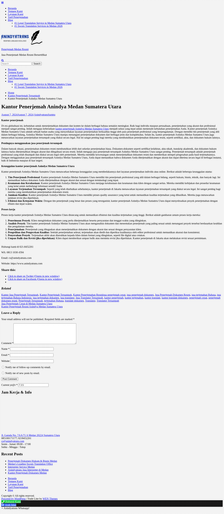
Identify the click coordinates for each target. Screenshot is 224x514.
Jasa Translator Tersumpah (89, 297)
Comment (7, 343)
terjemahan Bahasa (54, 300)
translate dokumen (74, 300)
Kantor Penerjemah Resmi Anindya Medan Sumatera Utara (32, 306)
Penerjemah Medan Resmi (15, 49)
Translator (90, 300)
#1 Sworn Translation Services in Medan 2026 (38, 26)
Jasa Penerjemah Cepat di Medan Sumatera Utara (26, 303)
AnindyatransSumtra (44, 114)
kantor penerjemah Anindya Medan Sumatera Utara (82, 128)
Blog (10, 20)
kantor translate (152, 297)
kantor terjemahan (134, 297)
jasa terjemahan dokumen (46, 297)
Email (5, 355)
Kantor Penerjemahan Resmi (88, 294)
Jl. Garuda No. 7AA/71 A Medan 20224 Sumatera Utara (30, 435)
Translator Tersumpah (108, 300)
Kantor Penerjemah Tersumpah (56, 294)
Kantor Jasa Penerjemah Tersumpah (19, 294)
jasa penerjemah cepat (114, 294)
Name (5, 348)
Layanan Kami (15, 14)
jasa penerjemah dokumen (140, 294)
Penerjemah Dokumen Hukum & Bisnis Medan (32, 461)
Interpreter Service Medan (21, 466)
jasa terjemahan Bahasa (204, 294)
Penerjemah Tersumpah (31, 300)
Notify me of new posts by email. (22, 373)
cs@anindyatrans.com (12, 441)
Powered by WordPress (13, 498)
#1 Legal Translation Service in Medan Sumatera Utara (42, 23)
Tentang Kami (15, 11)
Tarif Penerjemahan (18, 17)
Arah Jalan (10, 505)
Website (5, 361)
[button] (21, 37)
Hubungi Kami (13, 501)
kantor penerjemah (113, 297)
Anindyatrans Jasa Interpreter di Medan (28, 469)
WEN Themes (50, 498)
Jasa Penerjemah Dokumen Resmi (172, 294)
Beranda (12, 8)
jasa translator (67, 297)
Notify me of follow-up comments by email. (28, 367)
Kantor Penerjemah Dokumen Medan (27, 472)
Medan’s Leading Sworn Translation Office (30, 464)
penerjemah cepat (198, 297)
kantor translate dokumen (175, 297)
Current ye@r (9, 385)
